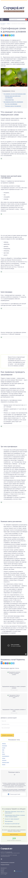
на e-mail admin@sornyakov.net (9, 855)
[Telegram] (14, 35)
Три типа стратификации (11, 104)
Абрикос (4, 743)
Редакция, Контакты (5, 864)
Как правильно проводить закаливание (13, 102)
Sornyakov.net (9, 851)
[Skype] (11, 35)
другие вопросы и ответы (14, 826)
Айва (3, 749)
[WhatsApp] (9, 35)
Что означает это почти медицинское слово (15, 94)
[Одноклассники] (3, 35)
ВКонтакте (1, 859)
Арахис (3, 764)
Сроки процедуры (9, 99)
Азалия (3, 747)
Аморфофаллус (5, 756)
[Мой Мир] (5, 35)
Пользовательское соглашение (7, 862)
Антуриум (4, 760)
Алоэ (3, 752)
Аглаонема (4, 745)
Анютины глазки (5, 762)
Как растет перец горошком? (12, 819)
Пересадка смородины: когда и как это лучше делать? (14, 812)
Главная (3, 23)
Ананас (3, 758)
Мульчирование (9, 821)
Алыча (3, 754)
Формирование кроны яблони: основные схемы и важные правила (15, 815)
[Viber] (7, 35)
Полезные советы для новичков (13, 106)
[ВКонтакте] (1, 35)
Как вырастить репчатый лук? (12, 823)
